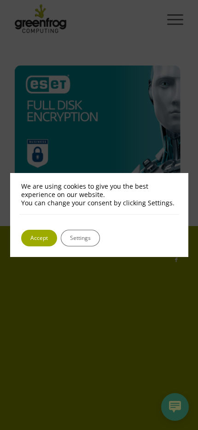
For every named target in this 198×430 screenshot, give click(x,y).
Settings (80, 238)
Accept (39, 238)
